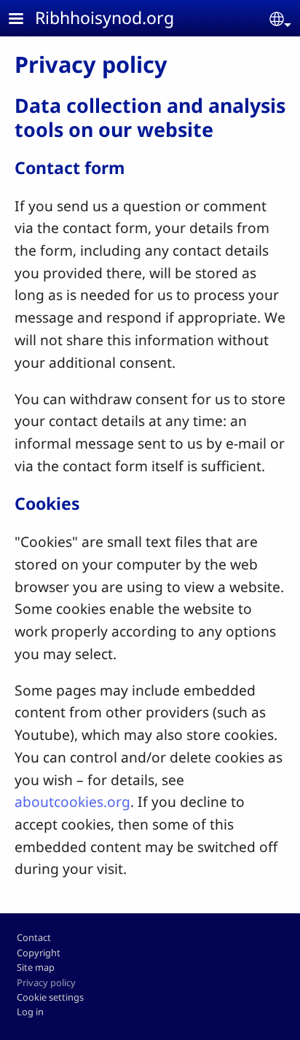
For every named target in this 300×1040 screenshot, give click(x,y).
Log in (30, 1011)
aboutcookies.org (72, 801)
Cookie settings (50, 997)
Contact (34, 937)
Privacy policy (46, 982)
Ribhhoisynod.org (104, 17)
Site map (36, 967)
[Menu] (25, 20)
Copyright (38, 952)
